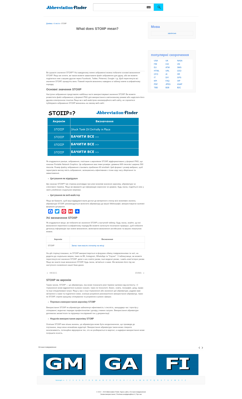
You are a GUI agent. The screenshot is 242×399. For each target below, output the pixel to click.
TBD (156, 87)
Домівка (49, 24)
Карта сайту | (125, 392)
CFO (156, 74)
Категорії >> (60, 380)
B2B (167, 87)
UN (178, 64)
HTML (156, 71)
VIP (178, 81)
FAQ (167, 81)
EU (155, 67)
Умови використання (107, 394)
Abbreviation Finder (112, 392)
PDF (156, 84)
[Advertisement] (95, 51)
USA (156, 61)
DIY (167, 77)
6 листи (57, 24)
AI (166, 74)
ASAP (179, 84)
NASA (179, 61)
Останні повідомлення (47, 347)
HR (178, 74)
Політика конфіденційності (125, 394)
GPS (179, 77)
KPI (155, 81)
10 (96, 380)
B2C (179, 87)
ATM (168, 67)
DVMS (138, 273)
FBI (155, 64)
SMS (179, 67)
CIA (167, 64)
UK (167, 61)
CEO (179, 71)
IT (155, 77)
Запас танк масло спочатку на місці (88, 245)
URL (167, 71)
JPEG (168, 84)
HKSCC (53, 273)
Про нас (139, 394)
